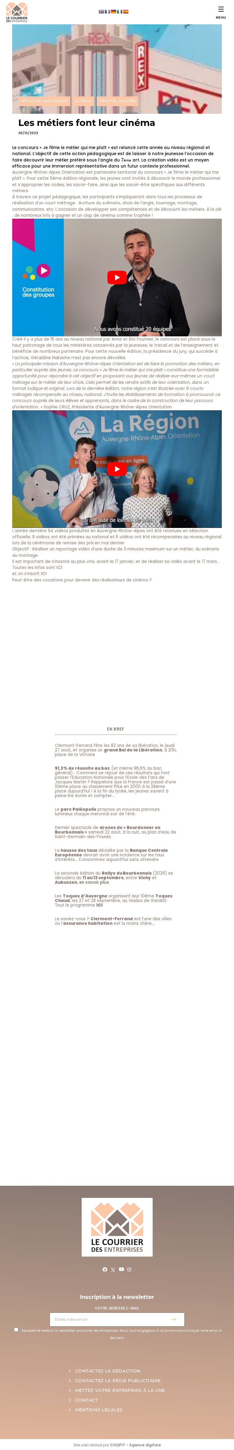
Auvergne (83, 101)
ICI (59, 568)
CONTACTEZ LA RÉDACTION (107, 1371)
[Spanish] (125, 11)
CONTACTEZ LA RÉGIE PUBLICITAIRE (118, 1380)
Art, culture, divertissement (44, 101)
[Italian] (119, 11)
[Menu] (221, 9)
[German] (113, 11)
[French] (107, 11)
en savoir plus (94, 882)
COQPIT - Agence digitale (135, 1445)
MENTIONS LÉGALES (99, 1410)
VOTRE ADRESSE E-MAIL (117, 1308)
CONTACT (86, 1400)
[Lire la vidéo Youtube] (117, 277)
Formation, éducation (117, 101)
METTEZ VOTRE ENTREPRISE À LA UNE (120, 1390)
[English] (101, 11)
